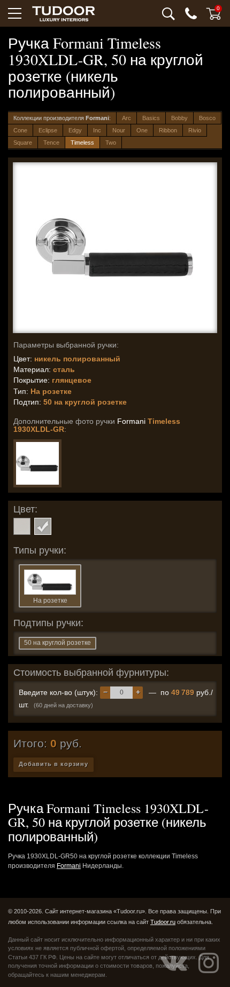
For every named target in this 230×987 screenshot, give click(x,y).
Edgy (75, 130)
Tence (51, 142)
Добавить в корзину (53, 764)
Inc (97, 130)
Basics (151, 118)
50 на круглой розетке (57, 642)
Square (22, 142)
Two (110, 142)
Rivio (194, 130)
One (142, 130)
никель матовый (21, 526)
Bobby (179, 118)
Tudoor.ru (162, 922)
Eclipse (48, 130)
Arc (126, 118)
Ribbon (168, 130)
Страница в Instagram (208, 963)
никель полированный (42, 526)
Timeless (82, 142)
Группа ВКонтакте (173, 963)
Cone (20, 130)
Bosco (207, 118)
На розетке (50, 600)
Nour (118, 130)
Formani (69, 866)
